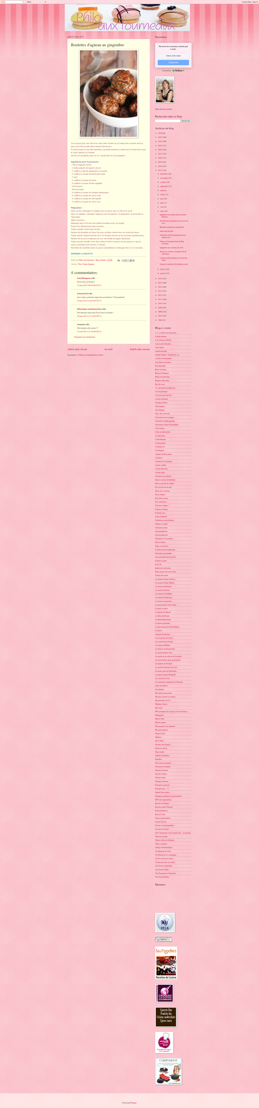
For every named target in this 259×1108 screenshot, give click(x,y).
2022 (160, 149)
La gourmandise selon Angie (165, 604)
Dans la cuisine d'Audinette (165, 479)
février (163, 269)
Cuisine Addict (160, 465)
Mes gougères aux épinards (165, 726)
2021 (160, 153)
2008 (160, 311)
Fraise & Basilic (161, 516)
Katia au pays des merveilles (165, 571)
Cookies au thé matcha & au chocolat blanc (173, 259)
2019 (160, 162)
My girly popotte (161, 729)
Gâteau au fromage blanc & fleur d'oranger (172, 242)
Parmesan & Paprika (163, 766)
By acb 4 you (160, 384)
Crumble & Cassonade (163, 461)
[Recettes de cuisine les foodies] (166, 978)
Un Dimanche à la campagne (165, 855)
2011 (160, 299)
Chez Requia (160, 410)
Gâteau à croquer (161, 524)
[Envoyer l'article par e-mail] (118, 260)
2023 (160, 145)
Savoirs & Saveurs (162, 829)
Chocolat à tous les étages (164, 417)
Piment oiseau (160, 777)
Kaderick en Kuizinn (163, 568)
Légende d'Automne (162, 634)
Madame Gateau (161, 704)
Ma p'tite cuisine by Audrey (165, 696)
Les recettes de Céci (162, 678)
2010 (160, 303)
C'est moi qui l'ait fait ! (163, 395)
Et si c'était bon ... (161, 501)
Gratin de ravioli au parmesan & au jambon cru (173, 236)
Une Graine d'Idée (162, 869)
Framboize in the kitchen (164, 520)
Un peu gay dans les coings (165, 862)
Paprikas (158, 759)
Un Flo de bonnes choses (164, 858)
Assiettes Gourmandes (163, 358)
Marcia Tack (159, 718)
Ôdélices (158, 737)
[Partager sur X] (128, 260)
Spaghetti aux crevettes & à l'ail (171, 247)
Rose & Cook (160, 814)
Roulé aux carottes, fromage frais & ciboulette (173, 252)
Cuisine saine (160, 472)
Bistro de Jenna (160, 369)
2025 (160, 137)
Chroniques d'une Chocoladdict (166, 424)
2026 (160, 133)
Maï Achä (158, 707)
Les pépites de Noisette (163, 663)
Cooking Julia (160, 443)
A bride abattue (161, 336)
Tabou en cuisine (161, 836)
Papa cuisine (159, 752)
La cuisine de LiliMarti (163, 593)
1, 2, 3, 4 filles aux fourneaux (165, 332)
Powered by (167, 71)
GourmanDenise (161, 531)
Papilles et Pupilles (162, 755)
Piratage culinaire (161, 781)
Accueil (108, 349)
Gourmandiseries (161, 535)
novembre (164, 178)
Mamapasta (159, 715)
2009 (160, 307)
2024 (160, 141)
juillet (162, 194)
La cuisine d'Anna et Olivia (165, 579)
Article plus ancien (140, 349)
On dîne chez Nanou (162, 744)
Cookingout (159, 450)
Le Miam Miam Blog (163, 619)
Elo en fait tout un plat (163, 487)
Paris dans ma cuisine (163, 763)
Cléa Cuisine (160, 428)
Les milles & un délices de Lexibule (168, 656)
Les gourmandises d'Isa (163, 652)
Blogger (134, 1102)
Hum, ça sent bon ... (162, 546)
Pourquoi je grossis (162, 785)
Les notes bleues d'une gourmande (167, 660)
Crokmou (158, 457)
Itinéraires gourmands (163, 553)
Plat (79, 264)
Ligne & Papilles (161, 685)
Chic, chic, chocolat (162, 413)
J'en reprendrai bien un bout (165, 557)
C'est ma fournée (161, 391)
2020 (160, 158)
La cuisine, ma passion (163, 601)
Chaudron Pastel (161, 402)
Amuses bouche (161, 351)
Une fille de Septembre (163, 865)
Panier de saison (161, 748)
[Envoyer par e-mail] (123, 260)
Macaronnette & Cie (162, 700)
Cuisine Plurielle (161, 468)
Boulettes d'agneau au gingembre (172, 227)
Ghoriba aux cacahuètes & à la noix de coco (174, 221)
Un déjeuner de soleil (163, 851)
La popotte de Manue (163, 612)
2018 (160, 166)
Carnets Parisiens (161, 399)
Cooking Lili (160, 446)
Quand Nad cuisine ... (163, 792)
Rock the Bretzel (161, 810)
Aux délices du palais (163, 362)
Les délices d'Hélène (162, 645)
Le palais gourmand (162, 623)
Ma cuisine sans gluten (163, 693)
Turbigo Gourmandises (163, 847)
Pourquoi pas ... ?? (162, 788)
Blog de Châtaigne (162, 373)
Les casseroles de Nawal (164, 641)
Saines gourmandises (163, 818)
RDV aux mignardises (163, 799)
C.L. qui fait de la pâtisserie (165, 388)
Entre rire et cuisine (162, 491)
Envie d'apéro (160, 494)
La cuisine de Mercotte (163, 597)
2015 (160, 282)
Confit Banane (160, 439)
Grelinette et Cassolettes (164, 538)
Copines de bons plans (163, 454)
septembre (164, 186)
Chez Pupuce (160, 406)
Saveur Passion (160, 821)
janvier (163, 273)
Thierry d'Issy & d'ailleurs (164, 840)
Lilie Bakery (159, 689)
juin (162, 198)
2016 (160, 278)
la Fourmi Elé (82, 293)
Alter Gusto (159, 347)
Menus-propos (160, 722)
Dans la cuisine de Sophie (164, 483)
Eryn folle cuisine (161, 498)
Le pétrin (158, 630)
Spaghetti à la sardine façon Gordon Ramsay (173, 215)
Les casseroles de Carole (164, 638)
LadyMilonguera (84, 278)
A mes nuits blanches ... (163, 343)
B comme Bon (160, 366)
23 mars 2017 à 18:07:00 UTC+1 (89, 300)
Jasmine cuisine (161, 560)
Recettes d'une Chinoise (164, 807)
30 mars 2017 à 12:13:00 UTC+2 (89, 316)
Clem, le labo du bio (162, 432)
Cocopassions (160, 435)
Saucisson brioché (166, 231)
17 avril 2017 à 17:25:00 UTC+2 (89, 331)
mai (162, 203)
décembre (164, 173)
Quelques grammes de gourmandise (168, 796)
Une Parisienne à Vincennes (165, 873)
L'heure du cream (161, 575)
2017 (160, 170)
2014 (160, 287)
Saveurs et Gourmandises (164, 825)
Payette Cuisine (161, 774)
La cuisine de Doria (162, 590)
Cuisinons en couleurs (163, 476)
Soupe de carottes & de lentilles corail (174, 264)
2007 (160, 316)
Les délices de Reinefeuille (165, 649)
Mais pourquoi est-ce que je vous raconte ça (171, 711)
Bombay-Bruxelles (162, 380)
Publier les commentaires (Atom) (90, 355)
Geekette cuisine (161, 527)
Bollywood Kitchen (162, 376)
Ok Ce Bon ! (159, 740)
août (162, 190)
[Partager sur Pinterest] (133, 260)
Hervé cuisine (160, 542)
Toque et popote (161, 843)
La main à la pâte (161, 608)
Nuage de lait (160, 733)
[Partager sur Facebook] (131, 260)
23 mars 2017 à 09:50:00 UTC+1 (89, 285)
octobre (163, 182)
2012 (160, 295)
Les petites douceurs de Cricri (166, 667)
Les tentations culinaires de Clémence (169, 682)
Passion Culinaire (161, 770)
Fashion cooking (161, 509)
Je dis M (158, 564)
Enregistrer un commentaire (84, 337)
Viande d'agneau (88, 264)
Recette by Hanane (162, 803)
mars (162, 211)
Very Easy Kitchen (162, 877)
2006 (160, 320)
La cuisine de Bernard (163, 586)
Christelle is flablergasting (165, 421)
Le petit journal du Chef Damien (167, 626)
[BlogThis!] (125, 260)
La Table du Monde (162, 616)
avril (162, 207)
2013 (160, 291)
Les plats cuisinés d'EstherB (165, 674)
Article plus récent (77, 349)
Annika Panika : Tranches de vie (167, 354)
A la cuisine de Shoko (163, 340)
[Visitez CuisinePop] (163, 941)
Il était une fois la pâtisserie (165, 549)
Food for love (160, 513)
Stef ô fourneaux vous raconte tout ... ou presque (173, 832)
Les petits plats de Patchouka (165, 671)
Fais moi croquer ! (162, 505)
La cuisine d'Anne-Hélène (164, 582)
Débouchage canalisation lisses (89, 309)
